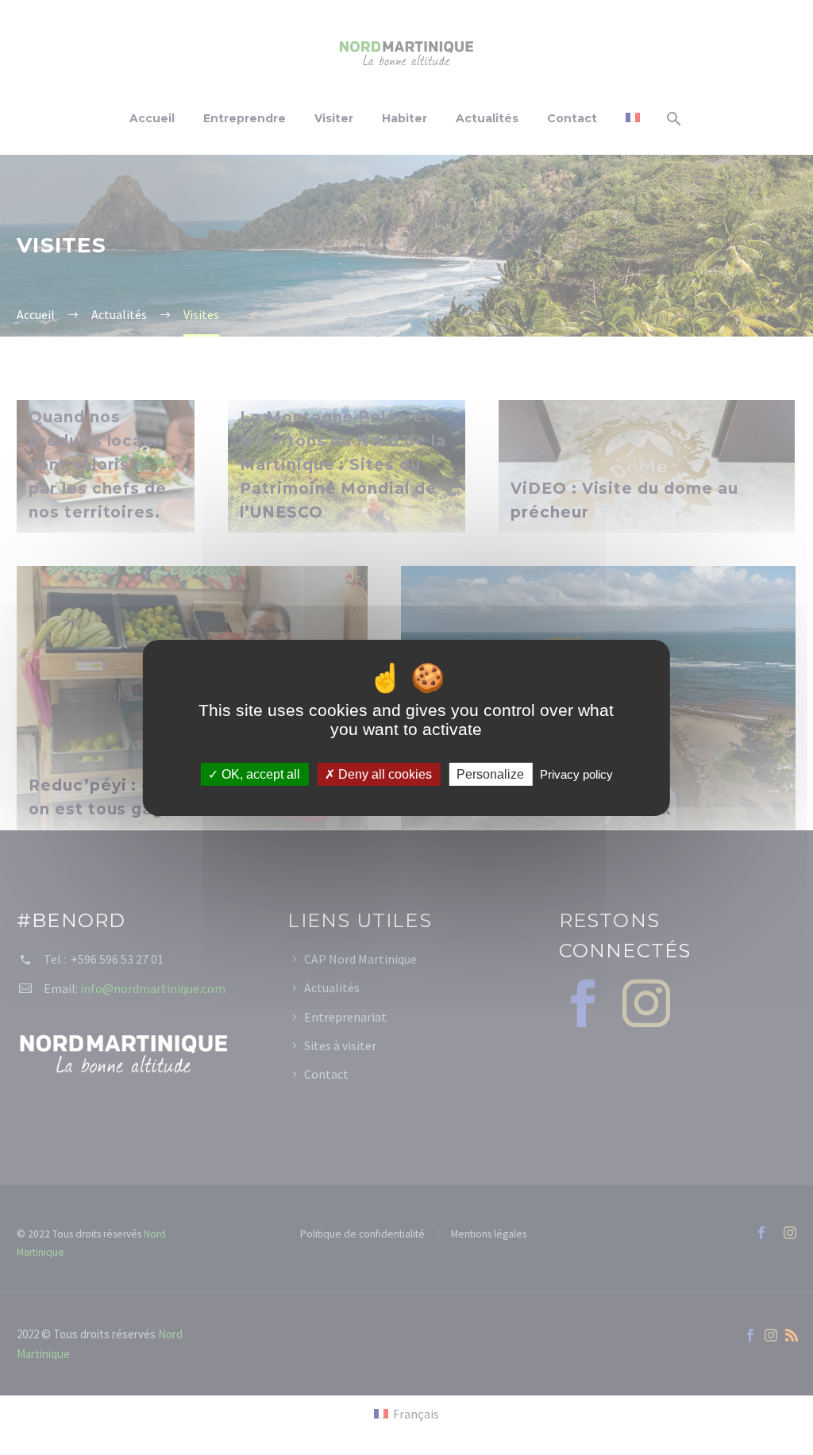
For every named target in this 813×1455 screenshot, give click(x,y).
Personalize (490, 773)
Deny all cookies (383, 773)
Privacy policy (576, 773)
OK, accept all (259, 773)
